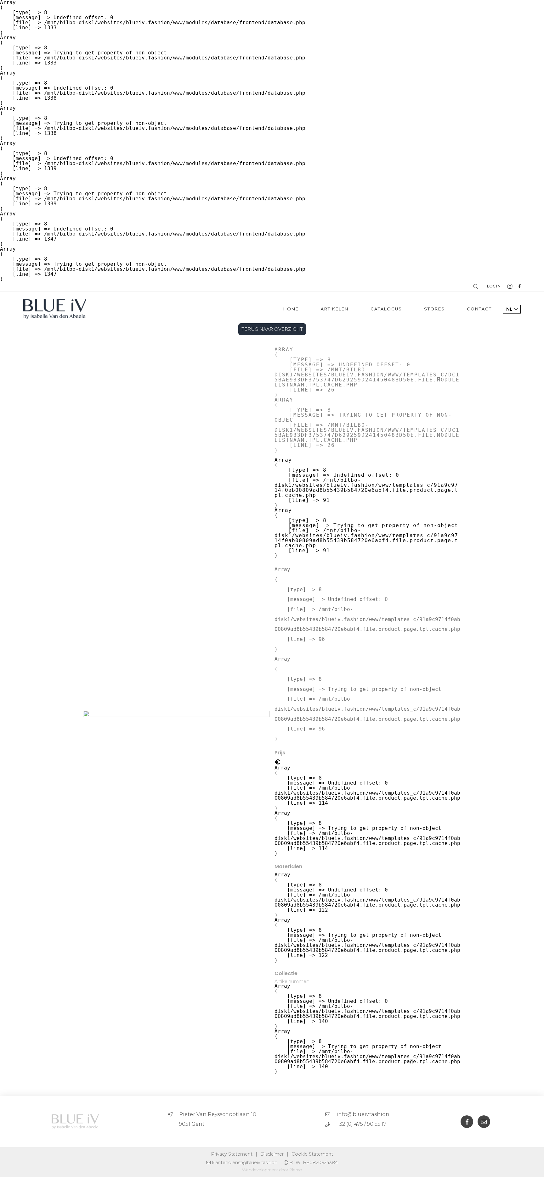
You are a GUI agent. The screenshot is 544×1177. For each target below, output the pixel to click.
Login (494, 286)
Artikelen (334, 309)
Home (291, 309)
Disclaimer (272, 1154)
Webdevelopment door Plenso (272, 1170)
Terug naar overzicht (272, 329)
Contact (479, 309)
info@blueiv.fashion (363, 1114)
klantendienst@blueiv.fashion (244, 1162)
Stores (434, 309)
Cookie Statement (312, 1154)
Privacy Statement (231, 1154)
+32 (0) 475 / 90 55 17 (361, 1124)
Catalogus (386, 309)
